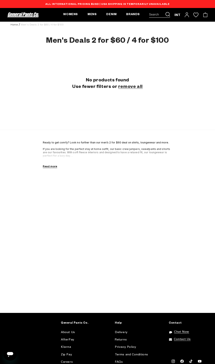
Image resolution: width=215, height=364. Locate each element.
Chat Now (181, 332)
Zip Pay (66, 354)
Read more (50, 166)
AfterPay (67, 339)
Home (14, 25)
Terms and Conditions (131, 354)
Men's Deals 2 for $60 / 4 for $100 (42, 25)
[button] (159, 15)
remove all (130, 87)
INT (177, 15)
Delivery (121, 332)
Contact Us (182, 339)
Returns (121, 339)
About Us (68, 332)
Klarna (66, 347)
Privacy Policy (125, 347)
